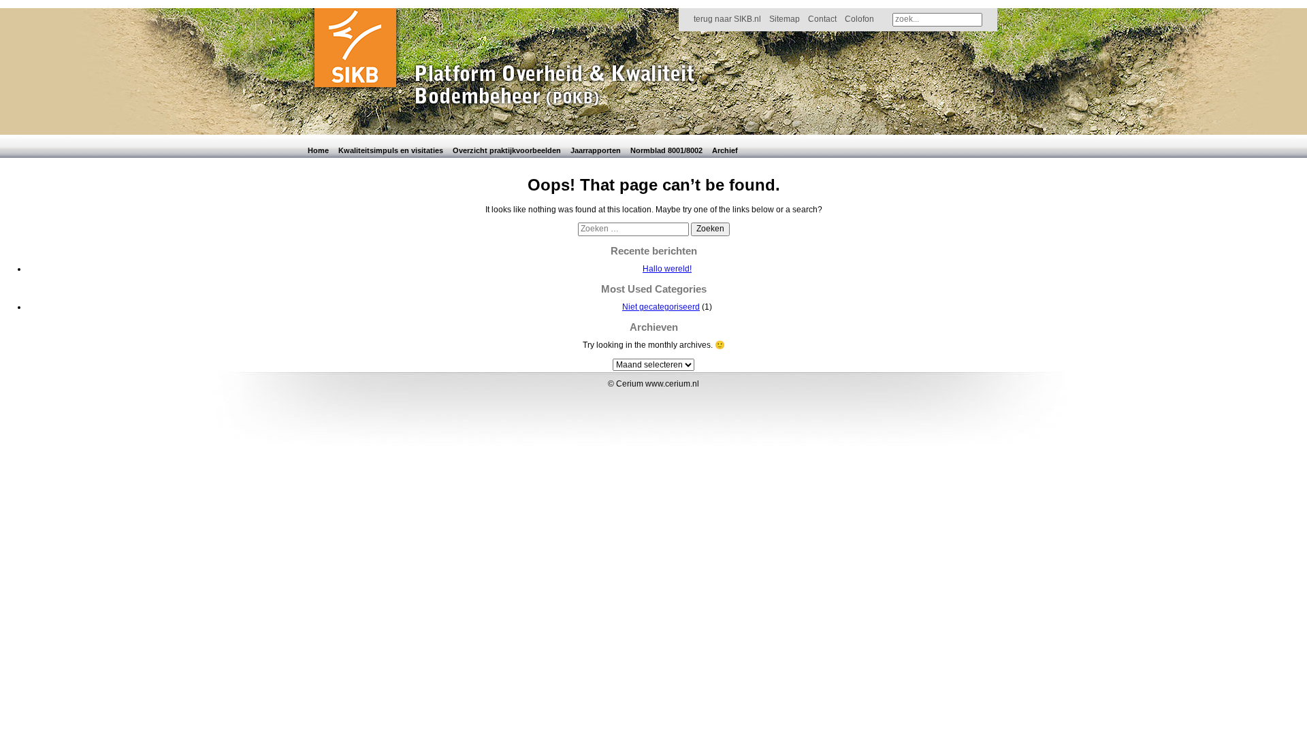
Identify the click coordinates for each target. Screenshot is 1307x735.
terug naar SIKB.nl (727, 19)
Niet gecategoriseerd (661, 307)
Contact (822, 19)
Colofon (859, 19)
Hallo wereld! (667, 269)
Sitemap (784, 19)
